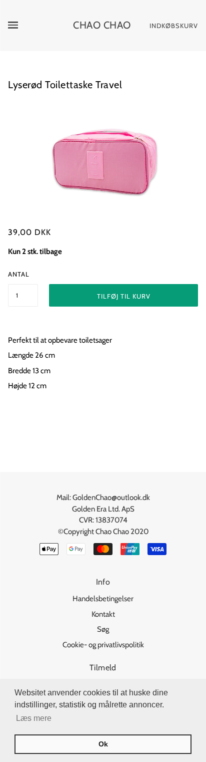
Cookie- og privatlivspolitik (103, 644)
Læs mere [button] (34, 718)
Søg (103, 629)
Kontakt (103, 614)
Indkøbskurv (174, 26)
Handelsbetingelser (103, 598)
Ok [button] (103, 744)
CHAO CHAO (102, 25)
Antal (19, 274)
